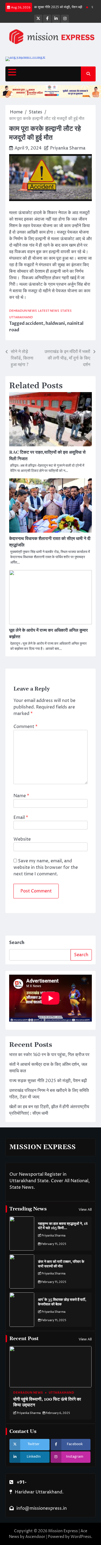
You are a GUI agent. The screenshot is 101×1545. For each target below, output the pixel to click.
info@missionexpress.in (41, 1508)
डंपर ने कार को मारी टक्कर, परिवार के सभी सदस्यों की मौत (61, 1264)
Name (21, 796)
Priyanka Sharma (67, 148)
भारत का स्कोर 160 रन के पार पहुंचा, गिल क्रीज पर (49, 1055)
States (66, 311)
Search (17, 943)
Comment (25, 727)
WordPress (81, 1536)
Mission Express (63, 1531)
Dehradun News (23, 311)
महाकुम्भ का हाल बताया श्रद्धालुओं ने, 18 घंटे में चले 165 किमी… (63, 1226)
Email (20, 818)
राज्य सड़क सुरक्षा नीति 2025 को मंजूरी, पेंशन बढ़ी (46, 7)
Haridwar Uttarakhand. (39, 1492)
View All (85, 1209)
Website (22, 839)
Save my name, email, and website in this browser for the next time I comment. (45, 867)
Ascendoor (35, 1536)
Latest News (48, 311)
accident (34, 323)
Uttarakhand (21, 317)
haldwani (55, 323)
